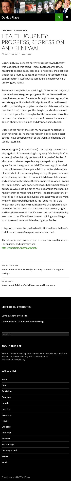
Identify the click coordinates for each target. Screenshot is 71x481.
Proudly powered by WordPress (16, 477)
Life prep (6, 426)
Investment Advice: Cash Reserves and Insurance (28, 283)
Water (5, 456)
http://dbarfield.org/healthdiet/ (19, 247)
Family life (7, 391)
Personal (21, 30)
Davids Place (10, 17)
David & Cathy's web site (14, 315)
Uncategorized (9, 450)
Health (11, 30)
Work (4, 462)
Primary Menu (67, 17)
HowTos (6, 409)
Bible (4, 379)
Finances (6, 397)
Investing (7, 414)
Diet (4, 30)
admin (27, 54)
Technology (8, 444)
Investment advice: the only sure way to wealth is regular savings (33, 269)
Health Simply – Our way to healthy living (23, 321)
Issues (5, 420)
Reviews (6, 438)
